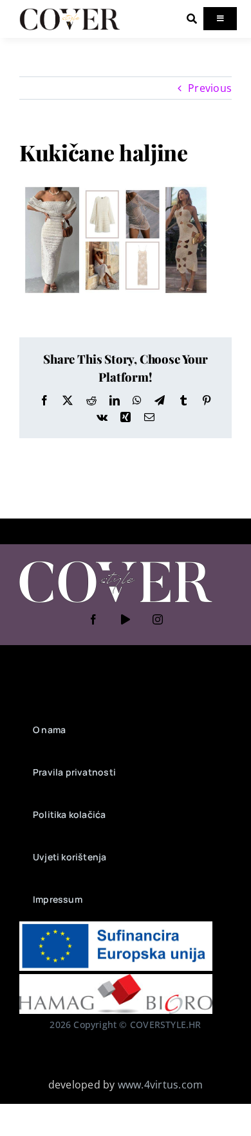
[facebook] (93, 619)
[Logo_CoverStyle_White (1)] (115, 562)
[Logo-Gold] (69, 11)
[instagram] (158, 619)
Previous (210, 88)
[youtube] (125, 619)
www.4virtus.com (160, 1085)
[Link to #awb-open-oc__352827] (192, 18)
